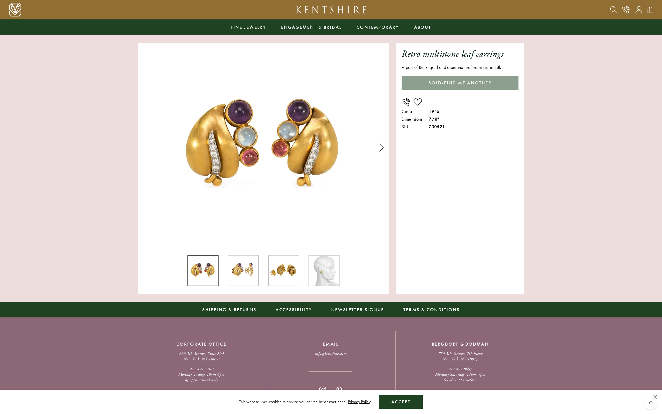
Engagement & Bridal (311, 27)
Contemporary (378, 27)
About (422, 27)
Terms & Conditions (431, 310)
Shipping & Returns (229, 310)
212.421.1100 (201, 369)
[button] (379, 147)
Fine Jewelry (248, 27)
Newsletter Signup (357, 310)
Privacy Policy (359, 401)
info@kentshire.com (331, 354)
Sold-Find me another (460, 83)
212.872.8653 (460, 369)
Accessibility (293, 310)
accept (400, 402)
